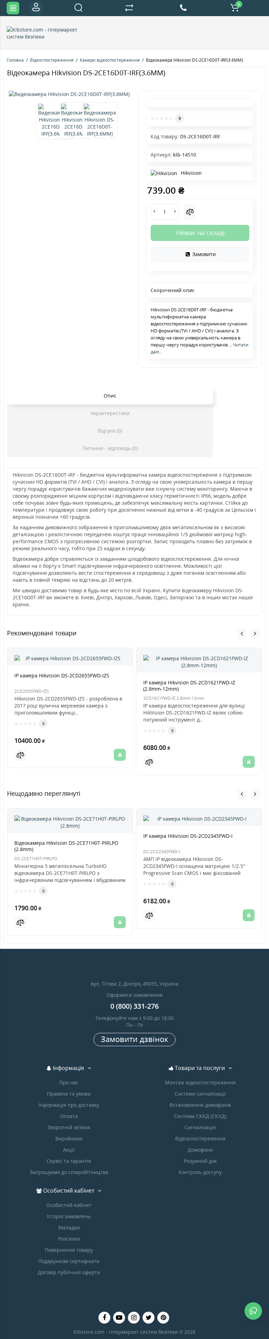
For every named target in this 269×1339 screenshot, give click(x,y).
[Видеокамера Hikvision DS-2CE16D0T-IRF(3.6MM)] (69, 94)
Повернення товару (69, 1250)
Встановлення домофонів (200, 1105)
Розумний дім (200, 1161)
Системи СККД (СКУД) (200, 1116)
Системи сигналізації (200, 1093)
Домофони (200, 1149)
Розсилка (69, 1238)
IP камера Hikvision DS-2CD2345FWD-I (188, 836)
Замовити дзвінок (134, 1039)
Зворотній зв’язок (69, 1127)
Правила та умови (69, 1093)
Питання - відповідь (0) (110, 448)
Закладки (69, 1227)
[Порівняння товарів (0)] (129, 8)
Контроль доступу (200, 1172)
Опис (110, 395)
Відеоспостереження (200, 1138)
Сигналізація (200, 1127)
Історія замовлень (69, 1216)
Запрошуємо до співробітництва (69, 1172)
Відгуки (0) (110, 430)
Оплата (69, 1116)
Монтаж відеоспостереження (200, 1082)
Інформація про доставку (69, 1105)
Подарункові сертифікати (68, 1261)
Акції (69, 1149)
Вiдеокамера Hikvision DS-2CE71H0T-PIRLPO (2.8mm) (66, 846)
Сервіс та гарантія (69, 1161)
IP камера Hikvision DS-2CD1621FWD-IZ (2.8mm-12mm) (189, 685)
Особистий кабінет (69, 1205)
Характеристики (110, 413)
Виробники (68, 1138)
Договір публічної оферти (69, 1272)
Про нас (68, 1082)
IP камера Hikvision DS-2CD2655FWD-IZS (61, 675)
